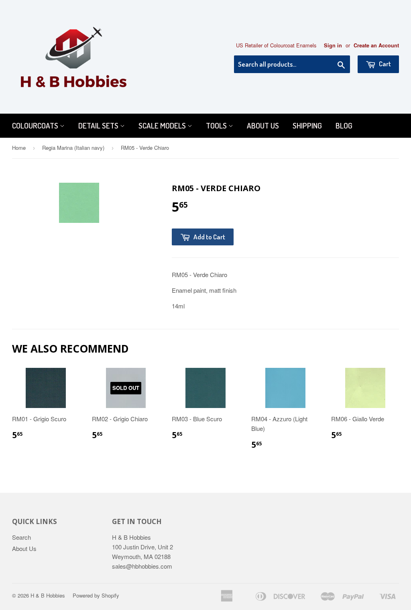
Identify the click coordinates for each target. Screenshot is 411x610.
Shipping (307, 125)
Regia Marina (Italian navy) (73, 147)
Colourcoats (36, 125)
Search (21, 537)
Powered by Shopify (96, 595)
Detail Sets (99, 125)
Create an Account (376, 45)
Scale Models (162, 125)
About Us (263, 125)
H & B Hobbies (48, 595)
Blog (344, 125)
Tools (217, 125)
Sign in (333, 45)
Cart (384, 63)
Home (19, 147)
